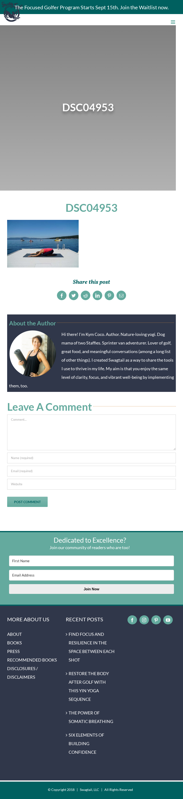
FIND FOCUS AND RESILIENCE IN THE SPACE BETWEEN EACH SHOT (92, 647)
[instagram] (144, 619)
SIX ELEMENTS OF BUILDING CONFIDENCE (86, 743)
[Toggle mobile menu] (173, 22)
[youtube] (168, 619)
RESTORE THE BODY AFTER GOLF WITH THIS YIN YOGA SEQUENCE (89, 686)
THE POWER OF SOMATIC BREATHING (91, 717)
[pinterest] (156, 619)
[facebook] (132, 619)
